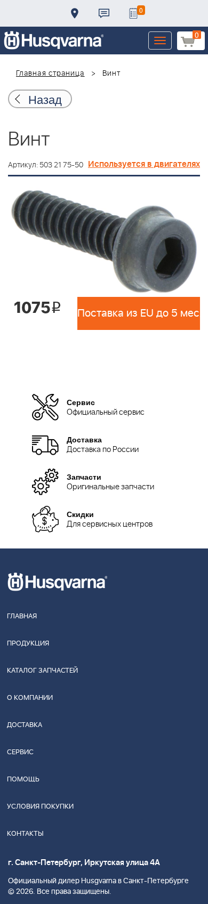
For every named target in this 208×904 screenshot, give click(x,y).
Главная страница (50, 73)
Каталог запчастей (42, 671)
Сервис (20, 752)
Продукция (28, 644)
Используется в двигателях (144, 164)
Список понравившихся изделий (133, 13)
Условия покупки (40, 807)
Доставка (74, 13)
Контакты (104, 13)
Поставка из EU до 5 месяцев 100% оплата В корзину (138, 313)
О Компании (30, 698)
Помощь (23, 779)
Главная (22, 616)
